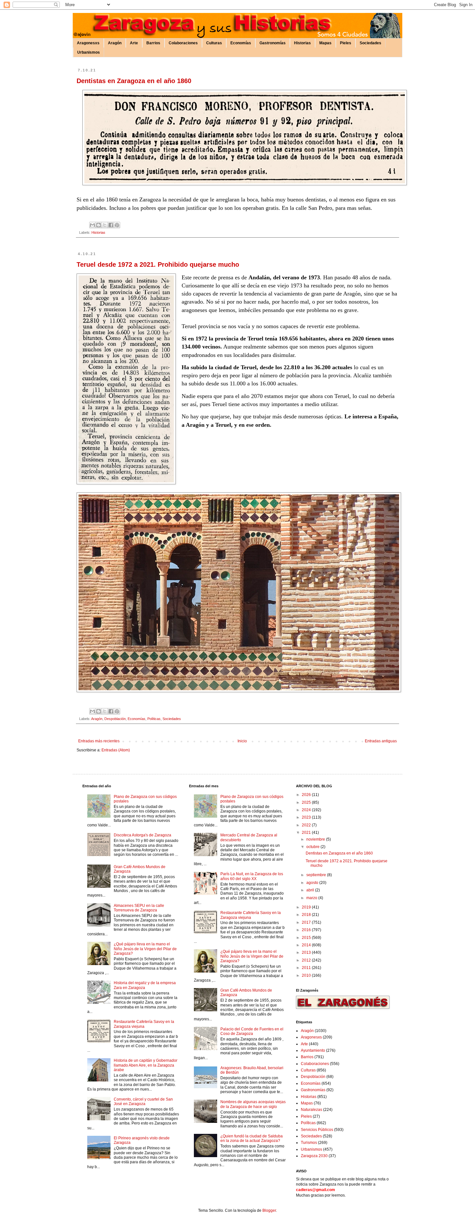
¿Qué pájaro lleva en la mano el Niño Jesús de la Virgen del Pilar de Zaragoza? (145, 949)
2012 (307, 960)
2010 (307, 975)
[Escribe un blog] (98, 225)
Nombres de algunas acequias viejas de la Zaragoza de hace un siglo (253, 1104)
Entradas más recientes (99, 741)
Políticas (154, 719)
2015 (307, 937)
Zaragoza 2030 (314, 1156)
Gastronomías (272, 43)
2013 (307, 952)
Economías (240, 43)
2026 (307, 794)
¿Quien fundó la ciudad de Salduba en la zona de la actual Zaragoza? (251, 1138)
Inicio (242, 741)
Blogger (269, 1210)
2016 (307, 930)
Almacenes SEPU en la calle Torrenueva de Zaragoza (139, 907)
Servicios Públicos (317, 1129)
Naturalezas (311, 1109)
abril (310, 890)
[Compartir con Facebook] (111, 225)
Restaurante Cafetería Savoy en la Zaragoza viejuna (144, 1023)
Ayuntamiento (313, 1050)
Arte (134, 43)
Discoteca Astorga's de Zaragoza (142, 835)
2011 (307, 967)
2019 (307, 907)
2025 (307, 802)
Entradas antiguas (381, 741)
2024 (307, 810)
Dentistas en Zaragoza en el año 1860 (134, 80)
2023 (307, 817)
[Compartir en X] (104, 225)
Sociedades (370, 43)
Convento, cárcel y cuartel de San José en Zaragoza (143, 1101)
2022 (307, 825)
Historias (302, 43)
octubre (313, 846)
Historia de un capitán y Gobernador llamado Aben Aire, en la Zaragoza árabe (145, 1065)
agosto (312, 882)
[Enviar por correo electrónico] (92, 225)
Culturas (214, 43)
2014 (307, 945)
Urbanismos (88, 52)
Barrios (153, 43)
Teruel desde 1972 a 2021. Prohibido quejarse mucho (158, 264)
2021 (307, 832)
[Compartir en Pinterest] (117, 225)
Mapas (325, 43)
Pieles (345, 43)
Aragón (114, 43)
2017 (307, 922)
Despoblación (115, 719)
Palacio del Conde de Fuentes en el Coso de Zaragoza (251, 1031)
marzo (312, 898)
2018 (307, 914)
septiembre (316, 875)
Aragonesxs (88, 43)
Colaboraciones (183, 43)
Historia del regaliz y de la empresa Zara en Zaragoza (145, 985)
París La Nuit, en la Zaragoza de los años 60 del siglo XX (251, 876)
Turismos (309, 1142)
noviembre (316, 839)
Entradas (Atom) (115, 750)
